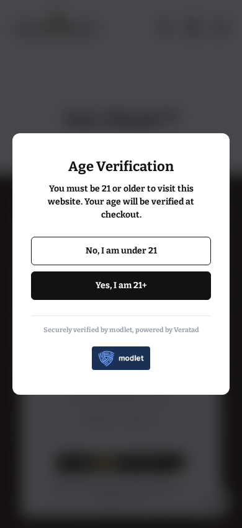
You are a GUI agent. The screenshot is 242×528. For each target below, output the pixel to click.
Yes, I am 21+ (121, 285)
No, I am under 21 (121, 250)
